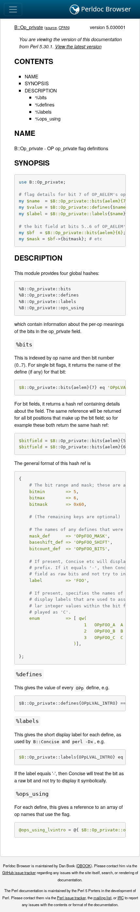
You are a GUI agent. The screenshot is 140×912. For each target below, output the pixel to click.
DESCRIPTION (41, 90)
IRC (121, 897)
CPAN (64, 27)
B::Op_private (28, 27)
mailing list (102, 897)
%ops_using (48, 118)
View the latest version (78, 46)
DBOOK (84, 865)
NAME (31, 76)
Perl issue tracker (71, 897)
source (51, 27)
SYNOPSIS (37, 83)
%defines (44, 104)
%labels (43, 111)
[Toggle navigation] (13, 9)
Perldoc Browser (105, 9)
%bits (41, 97)
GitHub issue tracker (19, 872)
